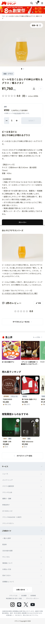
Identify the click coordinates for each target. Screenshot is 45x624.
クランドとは (13, 595)
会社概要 (24, 595)
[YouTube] (32, 604)
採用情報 (33, 595)
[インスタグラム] (12, 604)
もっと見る (36, 337)
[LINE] (19, 604)
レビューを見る (33, 96)
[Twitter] (26, 604)
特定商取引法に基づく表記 (14, 598)
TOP (3, 16)
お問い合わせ (20, 590)
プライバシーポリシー (32, 598)
